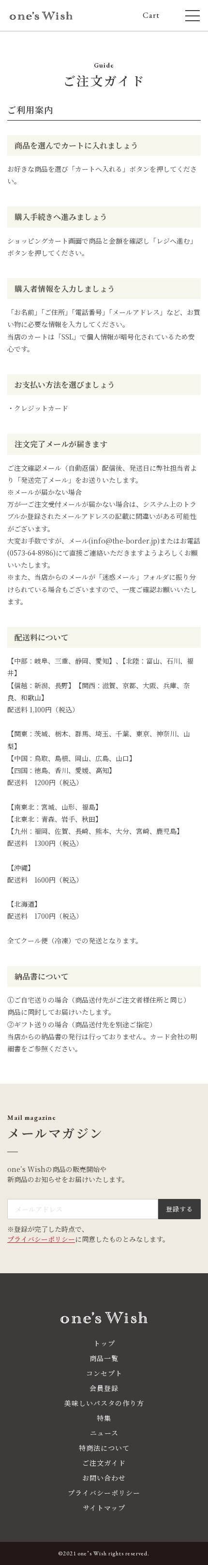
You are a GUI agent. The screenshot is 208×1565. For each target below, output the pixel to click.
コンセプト (104, 1373)
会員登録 (104, 1388)
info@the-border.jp (124, 540)
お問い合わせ (104, 1478)
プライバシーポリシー (41, 1239)
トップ (104, 1343)
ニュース (104, 1433)
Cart (155, 15)
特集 (104, 1418)
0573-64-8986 (31, 553)
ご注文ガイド (104, 1463)
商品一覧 (104, 1358)
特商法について (104, 1448)
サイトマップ (104, 1507)
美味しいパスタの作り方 (104, 1403)
